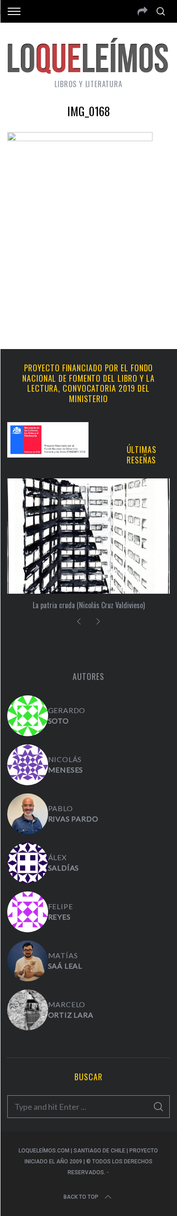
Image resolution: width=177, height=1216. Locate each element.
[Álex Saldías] (27, 862)
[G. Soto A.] (27, 715)
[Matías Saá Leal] (27, 960)
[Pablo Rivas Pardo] (27, 813)
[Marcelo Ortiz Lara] (27, 1010)
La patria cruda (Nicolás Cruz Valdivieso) (89, 605)
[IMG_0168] (79, 138)
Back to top (81, 1197)
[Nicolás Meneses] (27, 764)
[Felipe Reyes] (27, 911)
